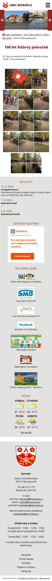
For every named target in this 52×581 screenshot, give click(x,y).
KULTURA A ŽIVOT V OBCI (36, 34)
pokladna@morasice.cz (31, 505)
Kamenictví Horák (10, 214)
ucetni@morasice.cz (29, 502)
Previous (2, 20)
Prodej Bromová (9, 189)
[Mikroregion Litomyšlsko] (26, 364)
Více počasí (26, 432)
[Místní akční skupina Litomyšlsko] (26, 279)
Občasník (26, 571)
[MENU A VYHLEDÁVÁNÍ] (48, 5)
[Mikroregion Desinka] (26, 347)
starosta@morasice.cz (31, 499)
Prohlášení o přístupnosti (28, 578)
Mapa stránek (44, 578)
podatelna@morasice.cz (26, 514)
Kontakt (26, 563)
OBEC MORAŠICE (21, 5)
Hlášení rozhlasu (26, 567)
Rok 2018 (6, 38)
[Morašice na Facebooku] (26, 326)
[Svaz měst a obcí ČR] (26, 298)
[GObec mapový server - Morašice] (26, 384)
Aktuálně (26, 554)
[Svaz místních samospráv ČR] (26, 313)
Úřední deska (26, 559)
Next (49, 20)
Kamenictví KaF (9, 203)
